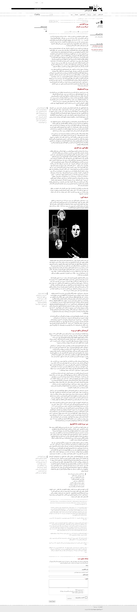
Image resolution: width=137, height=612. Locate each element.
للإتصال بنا (100, 607)
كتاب (86, 18)
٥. (87, 533)
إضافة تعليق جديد (83, 31)
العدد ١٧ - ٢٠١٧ (91, 18)
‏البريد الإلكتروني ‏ (85, 569)
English (36, 2)
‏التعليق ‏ (86, 578)
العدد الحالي (100, 14)
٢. (87, 507)
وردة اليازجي (80, 18)
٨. (87, 547)
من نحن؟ (89, 14)
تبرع (72, 14)
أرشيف (94, 14)
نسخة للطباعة (74, 31)
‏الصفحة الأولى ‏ (85, 574)
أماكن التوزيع (82, 14)
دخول (42, 2)
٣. (87, 518)
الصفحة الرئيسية (99, 18)
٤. (87, 522)
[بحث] (52, 14)
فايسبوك (45, 29)
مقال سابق (56, 21)
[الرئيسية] (91, 8)
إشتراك (76, 14)
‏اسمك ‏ (86, 565)
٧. (87, 542)
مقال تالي (51, 21)
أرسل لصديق (66, 31)
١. (87, 501)
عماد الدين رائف (99, 33)
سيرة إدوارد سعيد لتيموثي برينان (97, 49)
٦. (87, 538)
